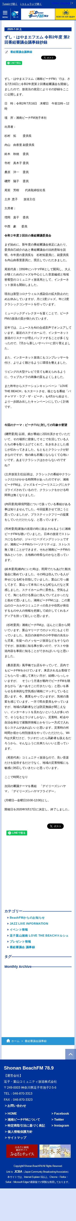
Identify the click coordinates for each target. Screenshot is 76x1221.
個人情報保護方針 (20, 1131)
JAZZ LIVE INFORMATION (29, 923)
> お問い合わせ (15, 1105)
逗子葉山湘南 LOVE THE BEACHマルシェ (39, 935)
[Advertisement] (38, 873)
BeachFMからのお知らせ (27, 917)
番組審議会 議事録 (22, 947)
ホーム (15, 1041)
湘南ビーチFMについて (24, 1119)
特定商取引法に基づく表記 (26, 1125)
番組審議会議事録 (21, 51)
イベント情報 (19, 929)
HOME (12, 1113)
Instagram (61, 1125)
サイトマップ (17, 1137)
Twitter (59, 1119)
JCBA (18, 1171)
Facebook (61, 1113)
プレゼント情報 (20, 941)
